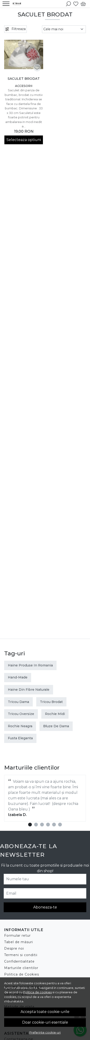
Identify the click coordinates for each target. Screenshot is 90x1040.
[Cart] (83, 3)
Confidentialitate (19, 961)
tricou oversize (21, 714)
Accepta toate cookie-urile (45, 1011)
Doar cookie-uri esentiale (45, 1022)
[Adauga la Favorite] (37, 67)
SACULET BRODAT (24, 79)
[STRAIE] (18, 3)
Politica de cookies (37, 992)
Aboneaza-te (45, 907)
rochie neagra (20, 726)
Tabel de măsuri (18, 942)
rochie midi (55, 714)
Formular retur (17, 935)
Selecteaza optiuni (23, 140)
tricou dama (18, 702)
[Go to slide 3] (42, 824)
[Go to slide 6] (60, 824)
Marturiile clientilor (21, 968)
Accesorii (23, 86)
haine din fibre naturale (28, 689)
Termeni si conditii (20, 955)
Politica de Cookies (21, 974)
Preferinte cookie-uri (45, 1032)
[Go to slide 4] (48, 824)
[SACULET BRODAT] (23, 54)
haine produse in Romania (30, 665)
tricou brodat (51, 702)
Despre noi (14, 948)
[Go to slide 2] (36, 824)
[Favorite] (75, 3)
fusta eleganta (20, 738)
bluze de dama (56, 726)
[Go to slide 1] (30, 824)
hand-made (17, 677)
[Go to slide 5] (54, 824)
